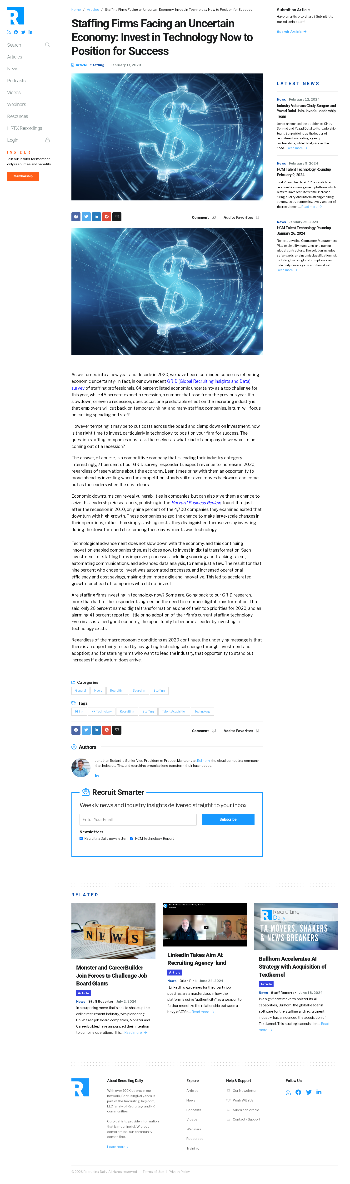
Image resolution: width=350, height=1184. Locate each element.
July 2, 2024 (126, 1001)
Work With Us (243, 1100)
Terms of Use (153, 1172)
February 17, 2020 (125, 65)
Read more (295, 148)
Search (14, 45)
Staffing (97, 65)
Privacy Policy (179, 1172)
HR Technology (102, 711)
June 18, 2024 (311, 993)
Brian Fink (188, 981)
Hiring (79, 711)
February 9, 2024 (303, 163)
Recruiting (117, 690)
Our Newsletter (244, 1090)
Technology (202, 711)
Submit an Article (293, 10)
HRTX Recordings (24, 128)
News (12, 69)
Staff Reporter (100, 1001)
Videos (13, 92)
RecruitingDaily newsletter (105, 838)
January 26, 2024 (303, 222)
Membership (23, 176)
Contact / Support (246, 1119)
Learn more (116, 1147)
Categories (87, 682)
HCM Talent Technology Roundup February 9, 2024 (304, 172)
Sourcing (139, 690)
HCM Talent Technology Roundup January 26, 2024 (304, 230)
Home (76, 9)
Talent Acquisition (174, 711)
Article (81, 65)
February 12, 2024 (304, 99)
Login (12, 140)
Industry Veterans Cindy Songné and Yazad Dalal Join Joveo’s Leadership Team (306, 111)
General (80, 690)
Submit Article (289, 32)
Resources (17, 116)
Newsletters (91, 832)
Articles (14, 57)
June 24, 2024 (211, 981)
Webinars (16, 104)
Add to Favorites (239, 217)
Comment (201, 217)
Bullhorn (203, 760)
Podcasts (16, 80)
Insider (19, 152)
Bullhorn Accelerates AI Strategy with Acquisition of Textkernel (292, 967)
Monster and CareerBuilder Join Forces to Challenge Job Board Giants (111, 975)
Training (192, 1148)
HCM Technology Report (154, 838)
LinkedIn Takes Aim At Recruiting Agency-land (196, 959)
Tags (82, 703)
